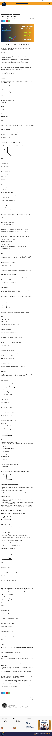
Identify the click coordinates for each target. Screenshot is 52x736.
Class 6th (5, 720)
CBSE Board (18, 14)
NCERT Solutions (6, 44)
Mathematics (14, 14)
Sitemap (27, 728)
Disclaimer (28, 724)
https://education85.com (11, 705)
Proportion (5, 721)
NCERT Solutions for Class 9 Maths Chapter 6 (11, 647)
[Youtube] (45, 0)
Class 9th (15, 12)
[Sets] (2, 728)
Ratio (4, 724)
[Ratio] (2, 725)
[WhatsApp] (9, 21)
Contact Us (28, 723)
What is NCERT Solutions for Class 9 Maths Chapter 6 (12, 663)
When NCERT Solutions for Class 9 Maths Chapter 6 (12, 671)
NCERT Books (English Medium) (8, 12)
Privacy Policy (28, 726)
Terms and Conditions (30, 727)
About (27, 722)
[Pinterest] (7, 21)
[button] (49, 3)
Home (2, 12)
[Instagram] (42, 0)
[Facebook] (41, 0)
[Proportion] (2, 721)
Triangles (32, 699)
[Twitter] (43, 0)
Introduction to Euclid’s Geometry (6, 699)
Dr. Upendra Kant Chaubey (6, 18)
